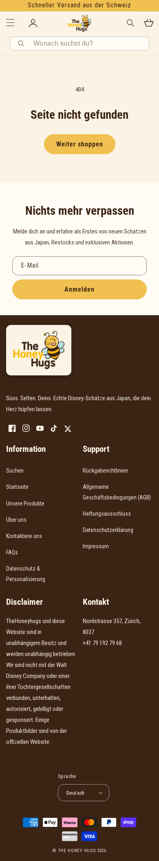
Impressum (96, 546)
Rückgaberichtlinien (105, 470)
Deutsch (75, 793)
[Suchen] (22, 43)
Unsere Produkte (25, 503)
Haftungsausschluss (107, 513)
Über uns (16, 520)
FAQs (12, 552)
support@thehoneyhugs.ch (114, 654)
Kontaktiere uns (24, 536)
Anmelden (79, 289)
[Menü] (10, 23)
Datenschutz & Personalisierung (25, 573)
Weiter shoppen (79, 144)
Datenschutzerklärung (108, 530)
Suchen (15, 470)
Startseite (17, 487)
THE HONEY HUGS (77, 850)
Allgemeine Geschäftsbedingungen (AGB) (117, 492)
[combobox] (88, 43)
